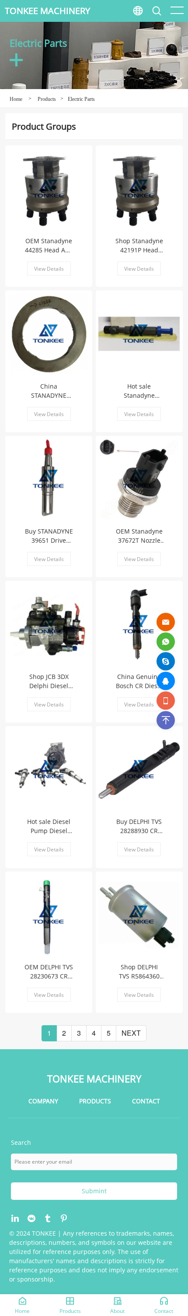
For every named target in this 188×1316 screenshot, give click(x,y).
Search (174, 31)
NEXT (131, 1033)
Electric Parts (81, 99)
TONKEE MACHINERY (47, 11)
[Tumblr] (48, 1218)
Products (47, 99)
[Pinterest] (64, 1218)
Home (16, 99)
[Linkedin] (15, 1218)
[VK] (31, 1218)
